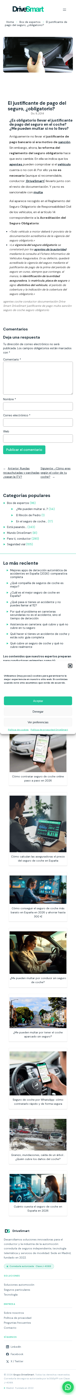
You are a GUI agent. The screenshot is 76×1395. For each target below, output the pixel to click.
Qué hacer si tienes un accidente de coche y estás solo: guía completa (40, 635)
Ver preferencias (38, 722)
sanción (64, 142)
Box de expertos (30, 22)
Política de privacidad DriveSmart (49, 730)
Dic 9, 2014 (37, 113)
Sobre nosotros (14, 1313)
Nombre (9, 399)
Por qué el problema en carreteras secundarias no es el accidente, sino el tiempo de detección (35, 615)
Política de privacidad (17, 1318)
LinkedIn (16, 1346)
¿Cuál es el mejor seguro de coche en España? (35, 594)
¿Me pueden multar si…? (32, 509)
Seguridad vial (16, 544)
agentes (16, 164)
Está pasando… (17, 527)
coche (18, 301)
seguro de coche (14, 310)
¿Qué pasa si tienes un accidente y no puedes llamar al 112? (35, 603)
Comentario (12, 359)
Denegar (38, 711)
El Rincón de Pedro (28, 515)
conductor (30, 301)
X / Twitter (17, 1361)
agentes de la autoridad (50, 249)
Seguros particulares (17, 1289)
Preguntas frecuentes (17, 1322)
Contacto (10, 1327)
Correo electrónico (16, 415)
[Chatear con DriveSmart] (68, 1387)
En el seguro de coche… (31, 521)
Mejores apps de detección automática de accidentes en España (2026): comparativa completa (38, 574)
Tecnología (11, 1294)
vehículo (64, 164)
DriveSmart (19, 306)
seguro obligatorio (37, 310)
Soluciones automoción (19, 1284)
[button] (70, 666)
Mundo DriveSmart (19, 533)
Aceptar (38, 700)
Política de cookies (18, 730)
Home (10, 22)
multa (38, 192)
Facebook (17, 1354)
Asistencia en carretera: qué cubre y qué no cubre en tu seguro (39, 626)
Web (6, 431)
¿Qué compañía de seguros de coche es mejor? (37, 584)
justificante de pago (40, 306)
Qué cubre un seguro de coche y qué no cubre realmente (36, 645)
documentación (47, 301)
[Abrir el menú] (64, 9)
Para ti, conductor (19, 538)
